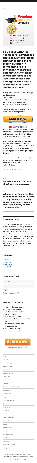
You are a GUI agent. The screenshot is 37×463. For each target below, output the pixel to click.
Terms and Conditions (9, 444)
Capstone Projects (8, 373)
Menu (5, 9)
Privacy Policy (6, 448)
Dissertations (6, 390)
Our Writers (6, 414)
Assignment (6, 369)
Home (7, 260)
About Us (8, 262)
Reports (5, 424)
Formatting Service (8, 400)
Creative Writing (7, 383)
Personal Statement (8, 417)
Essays (4, 397)
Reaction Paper (7, 420)
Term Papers (6, 437)
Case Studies (6, 376)
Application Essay (7, 366)
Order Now (8, 264)
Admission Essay (7, 363)
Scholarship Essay (8, 434)
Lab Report (6, 410)
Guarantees (6, 403)
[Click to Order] (18, 121)
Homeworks (6, 407)
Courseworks (6, 380)
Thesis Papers (6, 441)
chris (7, 169)
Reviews (5, 431)
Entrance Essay (7, 393)
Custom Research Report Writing (12, 386)
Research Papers (7, 427)
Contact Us (8, 267)
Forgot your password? (11, 293)
